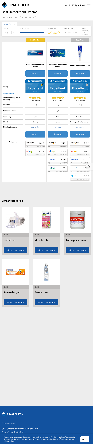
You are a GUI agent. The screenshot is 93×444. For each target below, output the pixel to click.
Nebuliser (9, 240)
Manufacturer (68, 28)
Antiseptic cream (76, 240)
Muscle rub (41, 240)
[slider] (21, 32)
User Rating (52, 28)
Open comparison (15, 250)
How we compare (8, 93)
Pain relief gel (11, 292)
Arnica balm (41, 292)
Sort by (6, 28)
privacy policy (9, 441)
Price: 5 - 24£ (24, 28)
